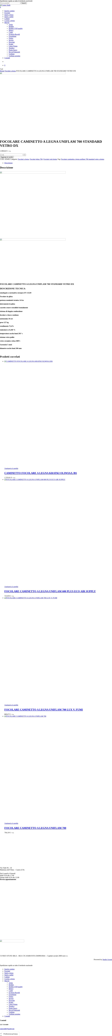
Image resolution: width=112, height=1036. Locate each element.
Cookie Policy (5, 935)
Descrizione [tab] (8, 163)
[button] (11, 468)
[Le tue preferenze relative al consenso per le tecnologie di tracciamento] (10, 1034)
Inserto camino (9, 969)
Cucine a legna (9, 979)
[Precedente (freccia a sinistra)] (1, 1035)
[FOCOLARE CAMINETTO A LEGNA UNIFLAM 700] (58, 768)
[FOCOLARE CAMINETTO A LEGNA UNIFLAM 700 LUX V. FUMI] (58, 650)
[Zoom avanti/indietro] (1, 1033)
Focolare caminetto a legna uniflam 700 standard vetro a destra (82, 159)
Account (3, 929)
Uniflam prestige (14, 1014)
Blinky (6, 894)
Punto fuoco (8, 914)
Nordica (7, 912)
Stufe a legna (8, 973)
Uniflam (7, 918)
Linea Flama (8, 910)
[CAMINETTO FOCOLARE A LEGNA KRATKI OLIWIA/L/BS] (58, 413)
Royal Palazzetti (10, 916)
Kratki (6, 908)
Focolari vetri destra (50, 159)
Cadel (6, 896)
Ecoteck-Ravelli (9, 898)
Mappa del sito (5, 937)
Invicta (6, 904)
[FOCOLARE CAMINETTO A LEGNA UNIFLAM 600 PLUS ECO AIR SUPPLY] (58, 532)
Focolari (7, 971)
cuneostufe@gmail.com (8, 856)
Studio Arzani (107, 959)
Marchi (6, 981)
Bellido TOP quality (16, 987)
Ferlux (6, 902)
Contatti (7, 1016)
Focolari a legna (10, 71)
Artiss (6, 890)
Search (24, 3)
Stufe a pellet (8, 975)
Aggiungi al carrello (7, 157)
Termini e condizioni (7, 931)
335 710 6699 (5, 852)
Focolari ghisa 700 (36, 159)
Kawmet (7, 906)
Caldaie (7, 977)
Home (2, 71)
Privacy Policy (5, 933)
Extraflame (8, 900)
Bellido (6, 892)
